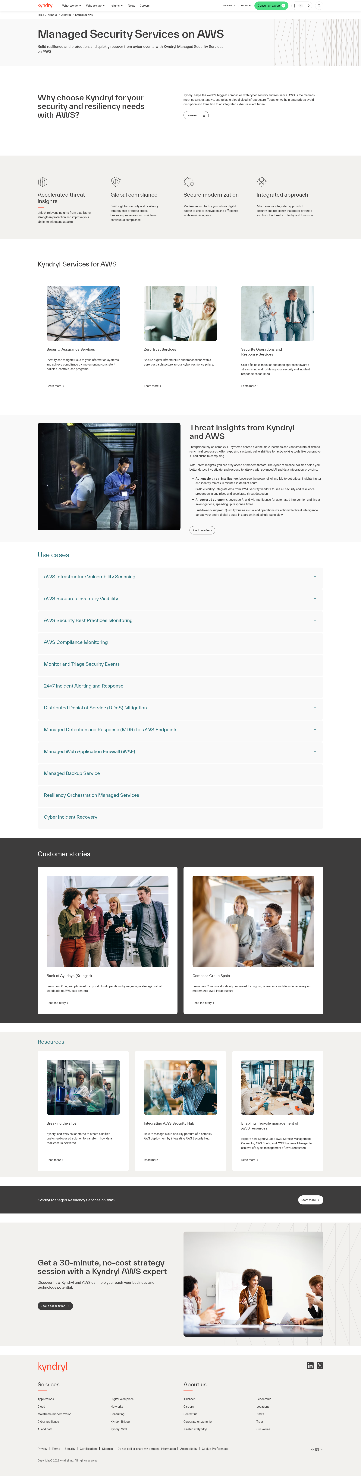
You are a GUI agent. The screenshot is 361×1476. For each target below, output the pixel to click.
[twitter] (320, 1365)
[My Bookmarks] (308, 6)
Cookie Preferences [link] (215, 1449)
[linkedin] (310, 1365)
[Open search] (319, 6)
